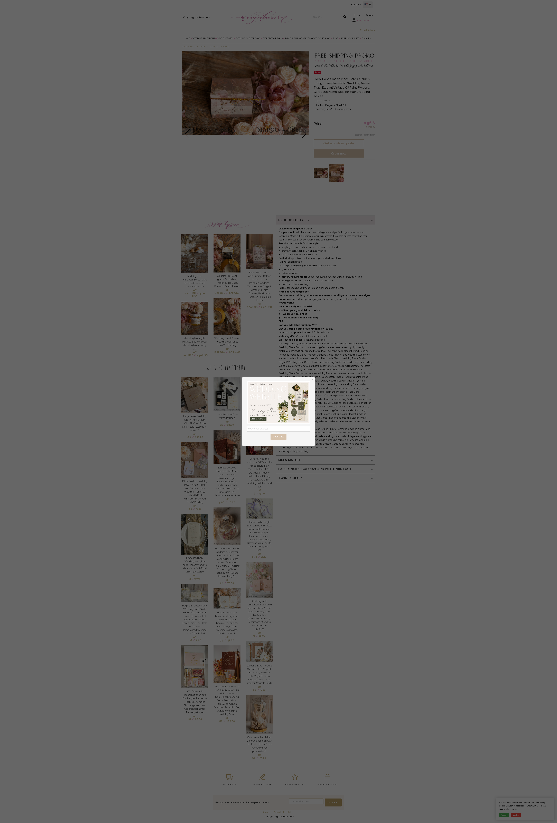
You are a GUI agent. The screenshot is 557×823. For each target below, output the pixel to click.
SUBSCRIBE (278, 436)
